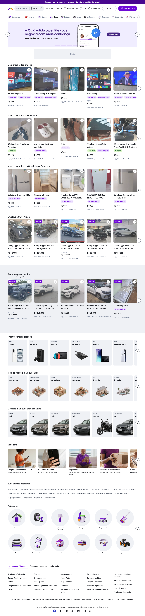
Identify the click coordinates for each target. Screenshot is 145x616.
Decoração (119, 17)
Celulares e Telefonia (16, 574)
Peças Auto (65, 578)
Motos (10, 582)
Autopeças (91, 17)
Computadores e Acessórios (19, 586)
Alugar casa (38, 498)
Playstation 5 (32, 493)
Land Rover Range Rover (66, 489)
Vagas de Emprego (68, 582)
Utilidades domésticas (122, 581)
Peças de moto (119, 588)
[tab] (18, 566)
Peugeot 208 (23, 489)
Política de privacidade (53, 599)
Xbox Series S (100, 493)
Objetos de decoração (122, 592)
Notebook (52, 493)
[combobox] (29, 8)
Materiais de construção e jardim (71, 590)
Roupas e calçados (94, 582)
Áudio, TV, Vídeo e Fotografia (45, 586)
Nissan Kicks (105, 489)
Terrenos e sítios (94, 578)
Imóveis (67, 17)
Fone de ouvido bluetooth (85, 493)
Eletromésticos (40, 578)
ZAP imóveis (120, 599)
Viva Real (130, 599)
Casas (10, 589)
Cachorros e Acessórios (44, 589)
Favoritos (31, 17)
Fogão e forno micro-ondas (66, 493)
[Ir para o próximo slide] (139, 88)
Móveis (132, 17)
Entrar (109, 8)
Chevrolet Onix (12, 489)
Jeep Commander (50, 489)
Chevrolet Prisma (82, 489)
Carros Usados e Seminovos (19, 578)
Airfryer (23, 493)
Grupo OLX (111, 599)
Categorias (16, 17)
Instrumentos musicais (122, 584)
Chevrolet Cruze (124, 489)
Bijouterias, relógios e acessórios (122, 575)
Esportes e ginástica (95, 586)
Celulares (105, 17)
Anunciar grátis (129, 8)
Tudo (56, 17)
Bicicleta (109, 493)
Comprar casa (27, 498)
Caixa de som (42, 493)
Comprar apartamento (121, 493)
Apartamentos (66, 574)
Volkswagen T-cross (36, 489)
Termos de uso (38, 599)
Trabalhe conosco (98, 599)
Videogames (39, 582)
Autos (79, 17)
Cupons (44, 17)
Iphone (133, 489)
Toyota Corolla (94, 489)
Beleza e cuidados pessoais (98, 589)
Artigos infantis (93, 574)
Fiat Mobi (114, 489)
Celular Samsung (13, 493)
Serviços (64, 586)
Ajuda (14, 599)
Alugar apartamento (14, 498)
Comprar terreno (49, 498)
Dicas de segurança (24, 599)
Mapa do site (86, 599)
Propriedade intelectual (71, 599)
